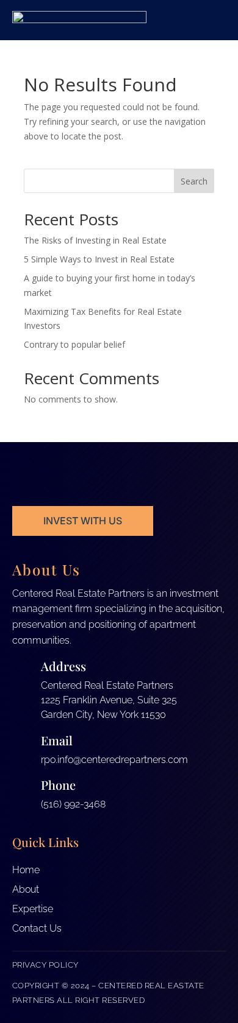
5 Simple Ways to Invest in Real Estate (99, 259)
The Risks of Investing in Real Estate (95, 240)
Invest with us (82, 521)
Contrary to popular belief (74, 344)
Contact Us (37, 928)
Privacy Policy (45, 964)
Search (194, 181)
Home (26, 870)
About (25, 889)
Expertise (32, 909)
